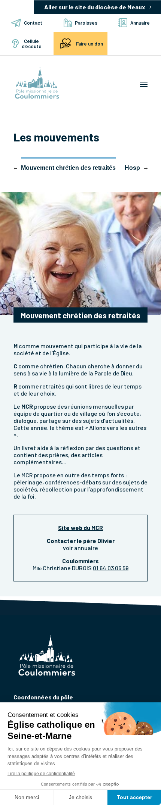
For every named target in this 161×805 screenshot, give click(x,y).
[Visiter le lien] (37, 83)
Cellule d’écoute (32, 43)
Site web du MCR (80, 527)
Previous (15, 167)
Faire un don (89, 44)
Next (145, 167)
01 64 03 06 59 (110, 567)
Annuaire (140, 23)
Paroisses (86, 23)
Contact (33, 23)
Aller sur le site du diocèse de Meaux (94, 6)
